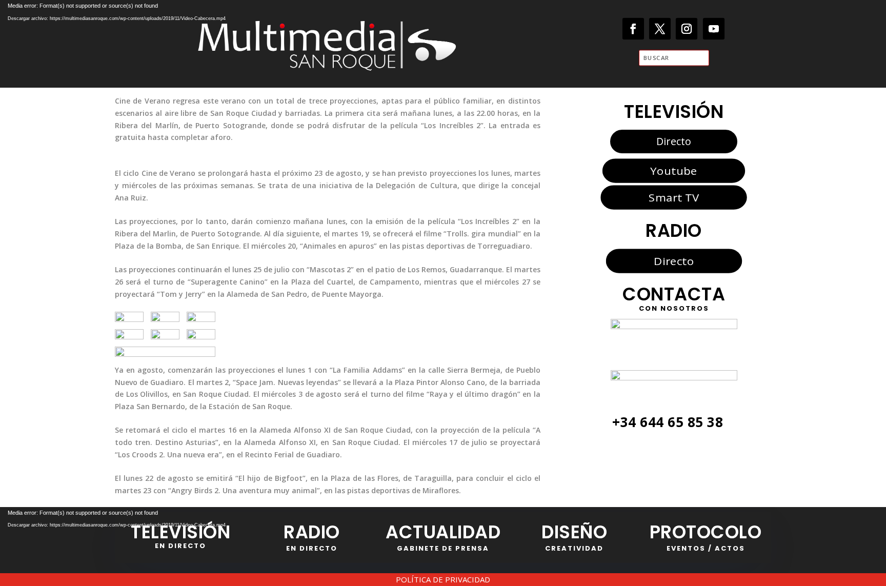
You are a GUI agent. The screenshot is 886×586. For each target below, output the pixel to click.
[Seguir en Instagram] (687, 29)
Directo (673, 141)
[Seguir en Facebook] (633, 29)
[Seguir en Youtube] (714, 29)
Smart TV (674, 197)
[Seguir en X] (660, 29)
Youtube (673, 170)
